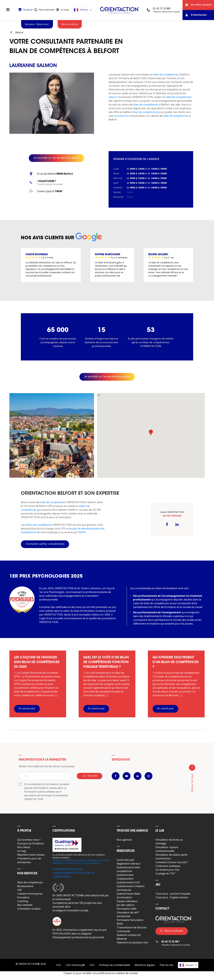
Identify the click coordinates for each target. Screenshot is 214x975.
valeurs (113, 97)
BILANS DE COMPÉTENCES (88, 860)
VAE (19, 890)
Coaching (22, 901)
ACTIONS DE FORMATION (63, 860)
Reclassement (25, 886)
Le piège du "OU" (165, 873)
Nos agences (124, 839)
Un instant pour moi (167, 869)
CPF (63, 528)
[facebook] (167, 524)
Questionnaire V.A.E (128, 882)
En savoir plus (27, 708)
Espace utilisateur (127, 901)
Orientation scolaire (29, 908)
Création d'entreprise (29, 893)
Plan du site (166, 965)
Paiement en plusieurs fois (132, 942)
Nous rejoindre (47, 10)
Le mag (65, 10)
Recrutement (24, 905)
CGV (91, 965)
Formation (23, 897)
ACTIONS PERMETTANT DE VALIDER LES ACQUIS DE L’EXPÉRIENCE (80, 862)
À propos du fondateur (30, 843)
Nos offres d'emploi (201, 5)
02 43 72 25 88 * (170, 941)
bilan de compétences (165, 74)
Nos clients (23, 847)
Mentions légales (145, 965)
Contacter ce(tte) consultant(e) (45, 544)
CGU (58, 965)
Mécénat (122, 938)
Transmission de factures (132, 927)
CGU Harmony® (75, 965)
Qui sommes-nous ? (28, 839)
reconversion (121, 115)
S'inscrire (92, 776)
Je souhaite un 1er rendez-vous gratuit (56, 158)
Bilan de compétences (30, 882)
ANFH (82, 532)
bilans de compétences (38, 524)
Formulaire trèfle (126, 908)
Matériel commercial (129, 935)
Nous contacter (173, 931)
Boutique (28, 10)
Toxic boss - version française (172, 893)
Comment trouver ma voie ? (171, 862)
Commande (123, 931)
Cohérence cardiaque (167, 866)
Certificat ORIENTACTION (67, 869)
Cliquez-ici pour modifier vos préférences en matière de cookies (101, 973)
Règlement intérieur (128, 863)
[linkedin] (177, 524)
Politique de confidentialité (114, 965)
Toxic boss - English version (171, 897)
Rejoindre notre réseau (30, 854)
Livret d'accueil (125, 860)
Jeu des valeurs (125, 905)
